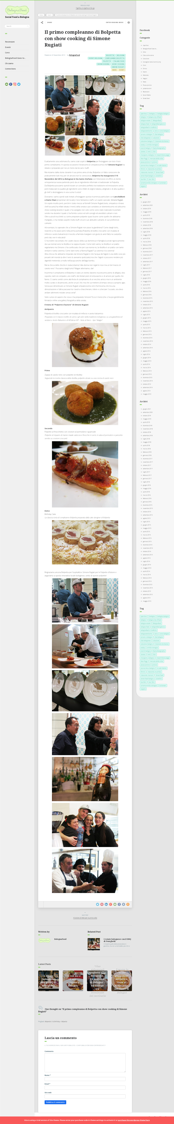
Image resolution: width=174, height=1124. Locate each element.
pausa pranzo (145, 162)
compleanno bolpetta (115, 58)
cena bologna (164, 131)
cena (156, 131)
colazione (156, 138)
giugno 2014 (147, 358)
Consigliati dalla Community (152, 62)
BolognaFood (74, 55)
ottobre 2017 (147, 258)
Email (47, 1084)
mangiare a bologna (147, 155)
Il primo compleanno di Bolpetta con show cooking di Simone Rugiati (83, 38)
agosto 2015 (146, 311)
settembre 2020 (148, 205)
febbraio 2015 (147, 331)
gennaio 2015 (147, 334)
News (114, 70)
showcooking (103, 64)
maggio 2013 (147, 394)
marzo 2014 (147, 367)
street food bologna (147, 176)
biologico (152, 114)
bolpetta (110, 55)
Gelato (143, 151)
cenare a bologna (146, 134)
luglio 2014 (146, 354)
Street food (146, 98)
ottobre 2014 (147, 344)
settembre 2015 (148, 308)
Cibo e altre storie (148, 55)
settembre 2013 (148, 387)
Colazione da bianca (161, 141)
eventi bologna (96, 58)
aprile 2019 (146, 215)
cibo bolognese (146, 138)
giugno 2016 (147, 278)
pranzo (154, 162)
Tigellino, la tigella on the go (85, 8)
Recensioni (10, 41)
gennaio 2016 (147, 295)
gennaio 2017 (147, 271)
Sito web (48, 1093)
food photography (159, 148)
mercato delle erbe (156, 158)
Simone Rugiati (117, 200)
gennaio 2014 (147, 374)
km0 (149, 151)
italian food (119, 61)
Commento (49, 1051)
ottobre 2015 (147, 305)
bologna (121, 55)
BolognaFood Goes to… (15, 58)
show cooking (118, 64)
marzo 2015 (147, 328)
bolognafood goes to (158, 124)
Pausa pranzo (147, 85)
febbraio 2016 (147, 291)
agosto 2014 (146, 351)
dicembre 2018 (147, 218)
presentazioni (147, 88)
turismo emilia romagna (149, 183)
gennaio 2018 (147, 248)
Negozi (145, 78)
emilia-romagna (152, 145)
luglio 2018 (146, 232)
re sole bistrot (161, 165)
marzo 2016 (147, 288)
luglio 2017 (146, 265)
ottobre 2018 (147, 225)
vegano (143, 186)
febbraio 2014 (147, 371)
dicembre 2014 (147, 338)
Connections (10, 68)
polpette (107, 61)
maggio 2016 (147, 281)
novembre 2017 (148, 255)
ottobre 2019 (147, 208)
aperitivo (144, 114)
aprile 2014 (146, 364)
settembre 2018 (148, 228)
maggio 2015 (147, 321)
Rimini (143, 169)
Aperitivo (146, 45)
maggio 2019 (147, 212)
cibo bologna (159, 134)
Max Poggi (144, 158)
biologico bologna (163, 114)
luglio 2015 (146, 314)
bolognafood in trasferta (149, 127)
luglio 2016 (146, 275)
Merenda (146, 75)
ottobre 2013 (147, 384)
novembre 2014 (148, 341)
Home (41, 15)
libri (154, 151)
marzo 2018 (147, 242)
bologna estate (146, 120)
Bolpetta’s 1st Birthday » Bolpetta (56, 1021)
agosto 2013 (146, 391)
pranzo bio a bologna (148, 165)
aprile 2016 (146, 285)
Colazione (146, 58)
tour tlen (152, 179)
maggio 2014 (147, 361)
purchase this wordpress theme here (134, 1120)
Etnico (145, 68)
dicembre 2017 (147, 252)
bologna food (145, 124)
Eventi (8, 47)
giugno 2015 (147, 318)
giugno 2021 (147, 202)
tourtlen (143, 179)
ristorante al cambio (154, 169)
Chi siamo (9, 63)
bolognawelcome (146, 131)
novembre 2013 (148, 381)
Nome (48, 1075)
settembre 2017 (148, 261)
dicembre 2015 (147, 298)
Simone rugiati (118, 67)
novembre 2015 (148, 301)
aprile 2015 (146, 324)
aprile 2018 (146, 238)
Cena (144, 52)
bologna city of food (154, 117)
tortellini (159, 176)
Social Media (147, 95)
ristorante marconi (147, 172)
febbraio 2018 (147, 245)
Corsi (7, 52)
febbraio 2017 (147, 268)
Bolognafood (157, 120)
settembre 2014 (148, 348)
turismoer (162, 183)
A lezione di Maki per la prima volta (85, 918)
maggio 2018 (147, 235)
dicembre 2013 (147, 377)
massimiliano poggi (162, 155)
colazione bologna (147, 141)
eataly (143, 145)
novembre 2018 (148, 222)
